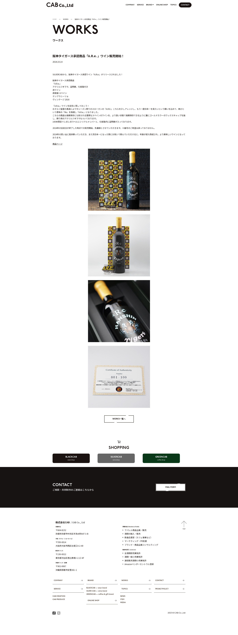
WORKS (124, 580)
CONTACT (185, 5)
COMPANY (130, 5)
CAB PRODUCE (59, 599)
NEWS (122, 596)
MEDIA (123, 603)
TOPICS (173, 5)
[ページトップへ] (184, 527)
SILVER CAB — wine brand (96, 591)
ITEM (122, 599)
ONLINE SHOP (162, 5)
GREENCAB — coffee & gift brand (100, 594)
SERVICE (140, 5)
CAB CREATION (59, 596)
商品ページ (57, 143)
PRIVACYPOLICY (162, 589)
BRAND (149, 5)
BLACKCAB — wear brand (96, 588)
